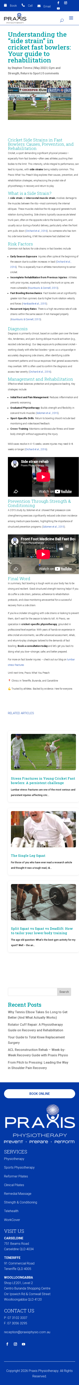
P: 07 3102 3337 (15, 1318)
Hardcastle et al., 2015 (34, 303)
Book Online (39, 1094)
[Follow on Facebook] (58, 3)
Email (47, 6)
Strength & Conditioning (20, 1202)
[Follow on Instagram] (65, 3)
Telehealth (11, 1211)
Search (64, 991)
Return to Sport (30, 73)
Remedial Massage (17, 1194)
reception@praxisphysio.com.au (27, 1332)
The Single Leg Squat (28, 855)
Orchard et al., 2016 (36, 231)
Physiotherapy (14, 1159)
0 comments (50, 73)
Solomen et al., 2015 (47, 413)
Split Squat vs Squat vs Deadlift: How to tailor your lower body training (42, 930)
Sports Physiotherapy (19, 1167)
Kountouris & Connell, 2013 (43, 288)
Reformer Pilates (16, 1176)
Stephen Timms (22, 68)
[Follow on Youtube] (58, 8)
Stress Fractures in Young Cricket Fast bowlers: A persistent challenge (43, 780)
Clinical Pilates (14, 1185)
